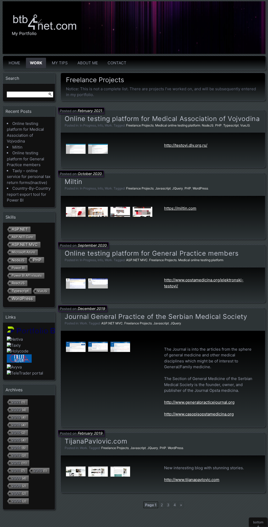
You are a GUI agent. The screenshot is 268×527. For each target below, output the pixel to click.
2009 (16, 478)
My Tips (60, 62)
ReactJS (18, 283)
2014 (16, 447)
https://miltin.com (180, 208)
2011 (16, 470)
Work (36, 62)
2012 (16, 462)
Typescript (231, 125)
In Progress (88, 125)
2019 (16, 417)
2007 (16, 493)
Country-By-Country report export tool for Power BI (29, 194)
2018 (16, 424)
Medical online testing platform (177, 125)
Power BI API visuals (27, 275)
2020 (16, 409)
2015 (16, 440)
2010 (38, 470)
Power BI (18, 268)
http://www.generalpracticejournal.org (199, 402)
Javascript (163, 188)
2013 (16, 455)
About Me (87, 62)
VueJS (245, 125)
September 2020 (92, 245)
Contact (117, 62)
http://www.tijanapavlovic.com (191, 479)
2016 (16, 432)
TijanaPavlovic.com (96, 441)
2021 (16, 401)
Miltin (73, 182)
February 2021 (90, 110)
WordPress (200, 188)
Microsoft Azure (23, 252)
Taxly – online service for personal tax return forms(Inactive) (29, 176)
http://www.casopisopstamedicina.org (199, 414)
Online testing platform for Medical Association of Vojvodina (162, 119)
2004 (16, 500)
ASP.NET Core (22, 237)
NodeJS (208, 125)
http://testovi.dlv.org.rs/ (185, 145)
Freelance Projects (140, 125)
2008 (16, 485)
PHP (218, 125)
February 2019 (90, 433)
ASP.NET (20, 229)
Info (100, 125)
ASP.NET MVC (137, 260)
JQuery (177, 188)
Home (14, 62)
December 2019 (91, 308)
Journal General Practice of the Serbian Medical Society (156, 316)
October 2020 (90, 173)
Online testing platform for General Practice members (152, 253)
